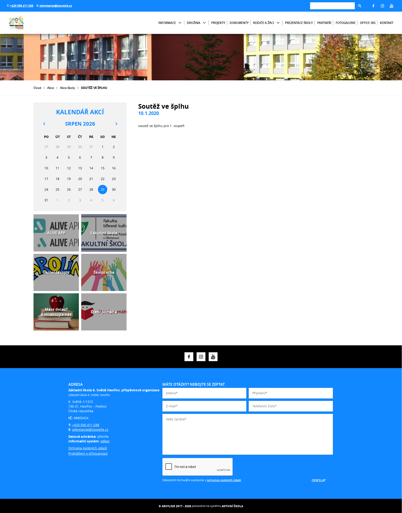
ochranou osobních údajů (224, 480)
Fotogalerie (345, 23)
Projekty (218, 23)
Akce (50, 88)
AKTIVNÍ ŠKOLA (232, 506)
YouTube (391, 5)
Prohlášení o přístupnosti (88, 453)
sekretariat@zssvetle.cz (56, 6)
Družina (193, 23)
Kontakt (386, 23)
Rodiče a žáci (263, 23)
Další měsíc (116, 123)
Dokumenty (239, 23)
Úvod (37, 88)
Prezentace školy (299, 23)
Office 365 (367, 23)
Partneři (324, 23)
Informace (167, 23)
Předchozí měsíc (43, 123)
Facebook (373, 5)
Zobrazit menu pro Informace (180, 23)
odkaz (105, 441)
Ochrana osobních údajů (87, 448)
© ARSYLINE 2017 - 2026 (175, 506)
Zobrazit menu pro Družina (204, 23)
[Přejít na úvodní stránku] (35, 23)
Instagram (382, 5)
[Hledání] (332, 5)
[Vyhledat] (359, 5)
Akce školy (67, 88)
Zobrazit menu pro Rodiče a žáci (278, 23)
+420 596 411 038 (21, 6)
